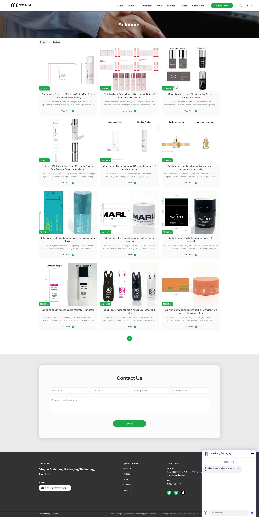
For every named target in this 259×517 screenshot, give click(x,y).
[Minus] (252, 453)
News (125, 479)
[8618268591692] (169, 492)
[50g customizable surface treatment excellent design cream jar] (129, 234)
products (147, 5)
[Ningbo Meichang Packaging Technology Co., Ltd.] (21, 6)
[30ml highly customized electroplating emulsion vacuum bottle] (68, 234)
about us (132, 5)
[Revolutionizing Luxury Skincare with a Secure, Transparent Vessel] (191, 90)
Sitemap (55, 514)
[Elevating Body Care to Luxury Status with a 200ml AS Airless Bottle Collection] (129, 90)
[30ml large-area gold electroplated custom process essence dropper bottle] (191, 162)
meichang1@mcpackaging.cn (57, 488)
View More (65, 111)
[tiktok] (183, 492)
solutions (171, 5)
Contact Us (127, 490)
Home (120, 5)
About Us (127, 468)
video (184, 5)
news (159, 5)
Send (129, 423)
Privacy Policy (44, 514)
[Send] (252, 513)
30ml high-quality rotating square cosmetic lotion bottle (68, 310)
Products (126, 474)
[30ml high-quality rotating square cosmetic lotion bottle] (68, 305)
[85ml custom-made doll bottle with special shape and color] (129, 305)
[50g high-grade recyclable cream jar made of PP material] (191, 234)
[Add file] (205, 513)
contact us (198, 5)
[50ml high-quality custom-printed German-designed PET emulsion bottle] (129, 162)
